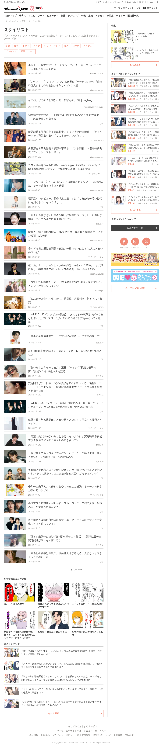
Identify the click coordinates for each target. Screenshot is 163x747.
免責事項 (117, 735)
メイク (36, 45)
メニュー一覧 (153, 2)
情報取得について (102, 735)
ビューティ (120, 2)
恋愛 (63, 15)
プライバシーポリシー (63, 735)
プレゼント (143, 2)
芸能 (7, 45)
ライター (120, 15)
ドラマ (26, 45)
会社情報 (33, 735)
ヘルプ (103, 731)
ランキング (73, 15)
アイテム (87, 45)
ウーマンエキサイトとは (69, 731)
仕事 (16, 45)
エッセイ (99, 15)
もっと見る (53, 713)
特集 (83, 15)
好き (66, 45)
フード (41, 15)
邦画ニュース (27, 51)
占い (135, 2)
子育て (98, 2)
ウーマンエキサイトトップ (127, 8)
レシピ (112, 2)
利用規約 (45, 735)
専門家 (110, 15)
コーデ (76, 45)
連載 (90, 15)
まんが (129, 2)
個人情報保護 (83, 735)
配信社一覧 (133, 15)
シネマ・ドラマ (52, 45)
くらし (105, 2)
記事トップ (11, 15)
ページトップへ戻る (135, 288)
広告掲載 (129, 735)
